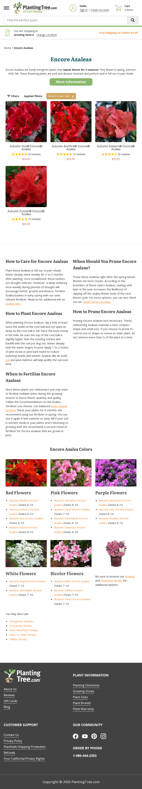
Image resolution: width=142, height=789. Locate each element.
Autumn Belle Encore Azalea (71, 581)
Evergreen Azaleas (21, 621)
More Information (71, 82)
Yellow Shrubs (18, 639)
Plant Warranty (83, 709)
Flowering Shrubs (111, 580)
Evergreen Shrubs (20, 626)
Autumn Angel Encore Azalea (27, 581)
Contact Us (11, 735)
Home (7, 48)
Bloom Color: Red (59, 96)
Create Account (100, 10)
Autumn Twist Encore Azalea (72, 599)
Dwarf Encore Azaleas (97, 302)
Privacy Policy (13, 741)
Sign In (84, 10)
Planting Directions (86, 685)
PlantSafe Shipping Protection (24, 747)
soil (8, 360)
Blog (7, 707)
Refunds (9, 753)
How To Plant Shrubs (22, 635)
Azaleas (130, 576)
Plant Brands (82, 703)
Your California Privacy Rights (24, 759)
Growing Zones (83, 691)
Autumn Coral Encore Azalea (72, 509)
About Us (10, 689)
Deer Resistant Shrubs (23, 630)
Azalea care (13, 303)
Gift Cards (10, 701)
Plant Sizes (80, 697)
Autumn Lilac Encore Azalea (116, 509)
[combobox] (71, 20)
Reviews (9, 695)
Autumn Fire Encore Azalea (26, 518)
